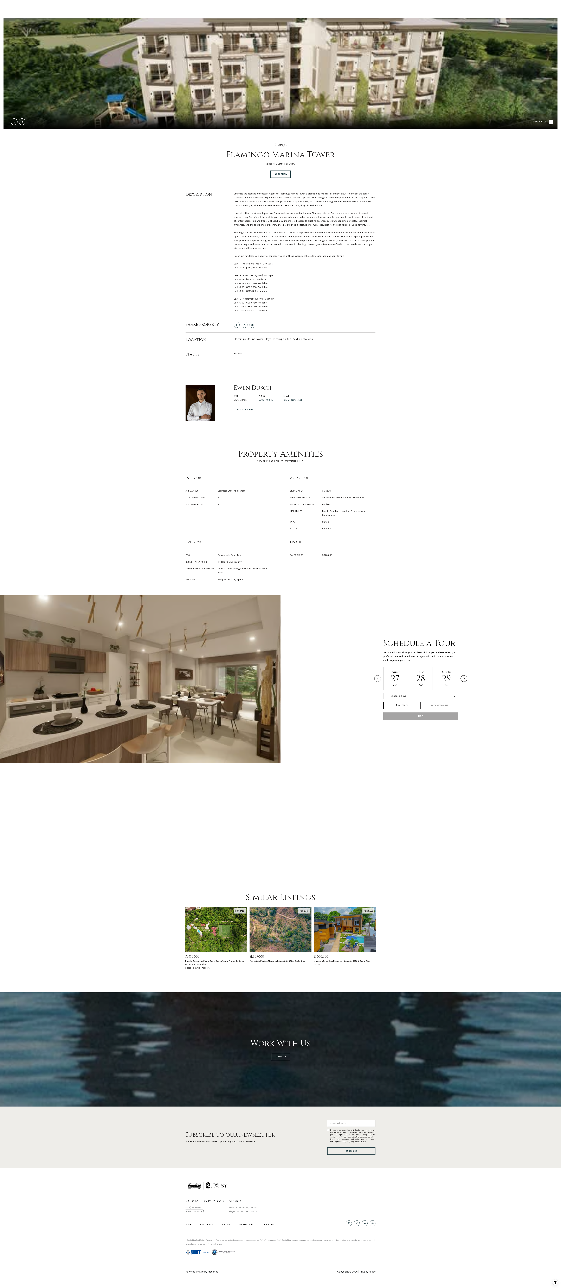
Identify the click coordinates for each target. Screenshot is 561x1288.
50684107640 (266, 399)
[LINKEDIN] (365, 1223)
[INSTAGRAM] (349, 1223)
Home (188, 1224)
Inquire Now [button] (280, 174)
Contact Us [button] (280, 1056)
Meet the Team (206, 1224)
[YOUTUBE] (372, 1223)
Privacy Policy (360, 1141)
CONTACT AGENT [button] (245, 409)
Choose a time (398, 695)
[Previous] (377, 678)
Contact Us (268, 1224)
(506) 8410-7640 (194, 1207)
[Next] (463, 678)
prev (14, 121)
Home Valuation (246, 1224)
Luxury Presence (208, 1271)
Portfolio (226, 1224)
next (22, 121)
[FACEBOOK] (357, 1223)
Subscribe (351, 1151)
